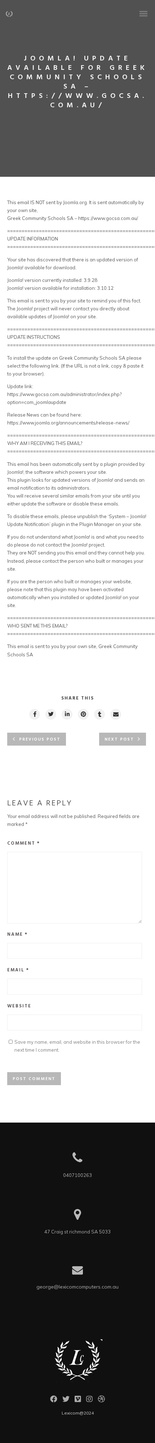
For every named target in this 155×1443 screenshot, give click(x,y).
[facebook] (34, 714)
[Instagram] (89, 1401)
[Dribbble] (101, 1401)
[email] (115, 714)
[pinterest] (83, 714)
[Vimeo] (78, 1401)
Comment (23, 843)
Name (17, 934)
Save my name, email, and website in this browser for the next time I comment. (77, 1046)
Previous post (40, 739)
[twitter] (50, 714)
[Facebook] (54, 1401)
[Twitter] (66, 1401)
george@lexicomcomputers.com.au (77, 1287)
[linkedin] (66, 714)
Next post (119, 739)
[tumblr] (99, 714)
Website (19, 1006)
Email (18, 970)
